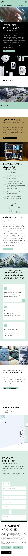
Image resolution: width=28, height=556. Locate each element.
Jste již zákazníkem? (4, 512)
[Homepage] (3, 2)
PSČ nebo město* (7, 497)
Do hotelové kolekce (9, 137)
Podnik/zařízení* (6, 492)
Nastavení (6, 552)
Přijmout (6, 547)
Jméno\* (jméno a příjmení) (9, 488)
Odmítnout (18, 547)
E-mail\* (5, 506)
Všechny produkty (9, 51)
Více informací (8, 249)
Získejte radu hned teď (10, 388)
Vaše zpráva (5, 516)
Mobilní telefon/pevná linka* (9, 502)
